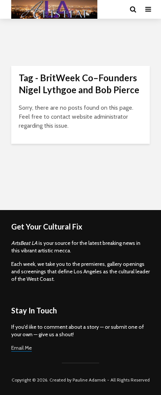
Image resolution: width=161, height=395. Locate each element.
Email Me (21, 347)
